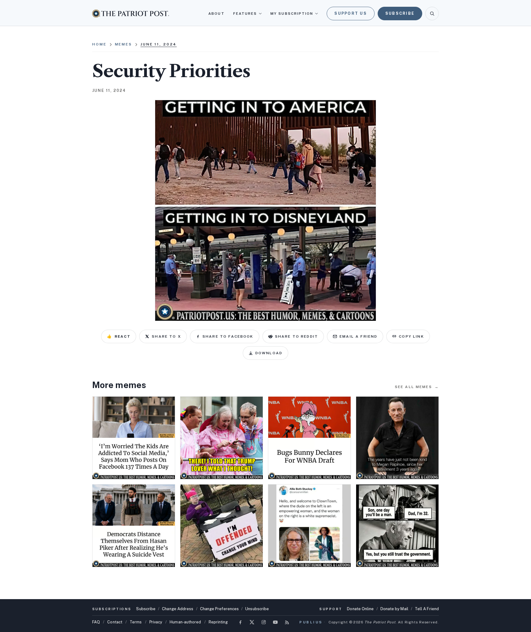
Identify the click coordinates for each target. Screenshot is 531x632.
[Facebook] (240, 622)
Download (268, 353)
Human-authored (185, 622)
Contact (114, 622)
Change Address (177, 608)
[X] (252, 622)
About (216, 13)
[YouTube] (275, 622)
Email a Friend (358, 336)
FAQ (96, 622)
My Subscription (291, 13)
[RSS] (287, 622)
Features (245, 13)
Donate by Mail (394, 608)
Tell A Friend (427, 608)
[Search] (432, 13)
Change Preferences (219, 608)
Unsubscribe (257, 608)
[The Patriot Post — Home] (130, 13)
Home (99, 44)
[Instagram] (263, 622)
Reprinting (218, 622)
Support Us (350, 13)
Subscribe (400, 13)
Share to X (166, 336)
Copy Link (411, 336)
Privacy (156, 622)
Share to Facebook (228, 336)
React (118, 336)
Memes (123, 44)
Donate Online (360, 608)
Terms (136, 622)
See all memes (417, 387)
